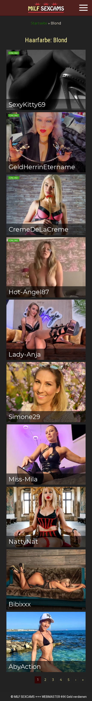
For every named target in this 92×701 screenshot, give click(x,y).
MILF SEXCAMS (24, 696)
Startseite (39, 23)
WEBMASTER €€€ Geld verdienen (64, 696)
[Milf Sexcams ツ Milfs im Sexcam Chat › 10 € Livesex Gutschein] (46, 8)
